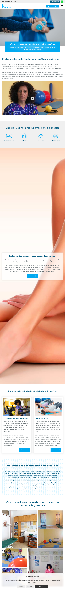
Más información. (32, 582)
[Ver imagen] (19, 529)
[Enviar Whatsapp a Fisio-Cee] (62, 2)
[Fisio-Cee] (6, 6)
